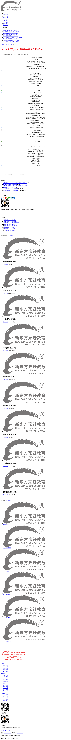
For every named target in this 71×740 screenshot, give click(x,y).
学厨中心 (5, 44)
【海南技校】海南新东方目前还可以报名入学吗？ (15, 186)
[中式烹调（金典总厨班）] (24, 258)
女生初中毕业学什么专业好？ (10, 188)
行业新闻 (5, 699)
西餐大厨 (5, 691)
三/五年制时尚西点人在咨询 (11, 31)
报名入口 (5, 25)
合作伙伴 (5, 697)
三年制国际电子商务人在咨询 (11, 40)
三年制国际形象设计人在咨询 (11, 41)
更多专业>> (10, 235)
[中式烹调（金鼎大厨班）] (24, 345)
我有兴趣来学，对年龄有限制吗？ (12, 222)
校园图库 (5, 23)
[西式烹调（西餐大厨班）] (24, 489)
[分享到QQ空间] (3, 198)
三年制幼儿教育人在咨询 (10, 38)
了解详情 (5, 264)
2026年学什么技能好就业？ (10, 184)
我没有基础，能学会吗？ (10, 220)
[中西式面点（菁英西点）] (24, 316)
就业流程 (5, 696)
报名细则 (5, 679)
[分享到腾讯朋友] (10, 198)
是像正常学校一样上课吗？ (10, 225)
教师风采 (5, 17)
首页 (4, 13)
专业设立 (5, 678)
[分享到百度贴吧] (14, 198)
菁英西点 (5, 689)
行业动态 (10, 44)
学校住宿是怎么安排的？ (10, 228)
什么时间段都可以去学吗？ (10, 230)
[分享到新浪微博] (6, 198)
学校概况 (5, 14)
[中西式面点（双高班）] (24, 402)
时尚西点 (5, 686)
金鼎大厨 (5, 688)
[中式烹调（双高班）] (24, 374)
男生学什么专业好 (8, 187)
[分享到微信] (8, 198)
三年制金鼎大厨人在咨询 (10, 33)
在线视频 (5, 20)
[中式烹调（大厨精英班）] (24, 460)
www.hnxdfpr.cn (7, 733)
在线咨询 (5, 681)
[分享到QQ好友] (12, 198)
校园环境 (5, 668)
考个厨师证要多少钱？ (9, 227)
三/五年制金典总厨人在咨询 (11, 30)
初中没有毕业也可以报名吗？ (11, 221)
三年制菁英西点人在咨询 (10, 34)
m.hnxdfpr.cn (20, 733)
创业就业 (5, 19)
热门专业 (3, 683)
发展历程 (5, 671)
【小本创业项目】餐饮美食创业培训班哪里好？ (15, 183)
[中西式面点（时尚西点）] (24, 287)
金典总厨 (5, 685)
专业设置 (5, 16)
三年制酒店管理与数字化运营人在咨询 (13, 37)
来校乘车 (5, 675)
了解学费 (5, 676)
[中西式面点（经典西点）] (24, 431)
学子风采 (5, 22)
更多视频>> (8, 500)
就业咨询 (5, 700)
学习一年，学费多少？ (9, 224)
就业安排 (3, 693)
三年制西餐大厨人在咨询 (10, 36)
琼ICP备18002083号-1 (6, 730)
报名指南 (3, 673)
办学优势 (5, 669)
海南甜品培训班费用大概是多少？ (11, 190)
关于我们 (3, 664)
